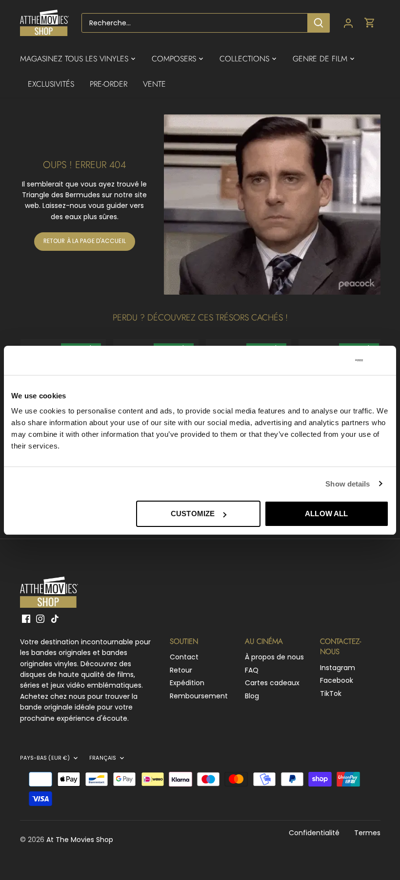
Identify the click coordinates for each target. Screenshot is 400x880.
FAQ (252, 670)
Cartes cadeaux (272, 683)
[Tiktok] (55, 618)
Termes (367, 833)
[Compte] (348, 23)
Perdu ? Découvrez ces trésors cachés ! (200, 317)
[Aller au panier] (370, 23)
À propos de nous (274, 657)
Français (102, 758)
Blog (252, 696)
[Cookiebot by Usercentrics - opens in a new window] (320, 360)
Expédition (187, 683)
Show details (347, 484)
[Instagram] (40, 618)
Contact (184, 657)
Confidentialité (314, 833)
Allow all (326, 513)
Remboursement (199, 696)
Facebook (336, 680)
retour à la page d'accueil (84, 241)
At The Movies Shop (79, 839)
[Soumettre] (318, 23)
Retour (181, 670)
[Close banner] (385, 360)
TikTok (330, 693)
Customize (193, 513)
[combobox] (194, 23)
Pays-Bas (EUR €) (45, 758)
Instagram (337, 668)
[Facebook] (26, 618)
